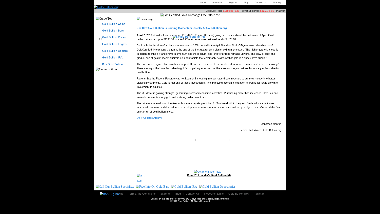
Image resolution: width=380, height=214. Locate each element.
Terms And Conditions (142, 193)
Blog (246, 2)
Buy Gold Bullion (112, 64)
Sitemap (277, 2)
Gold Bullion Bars (113, 30)
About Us (217, 2)
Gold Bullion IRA (112, 57)
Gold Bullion (183, 201)
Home (203, 2)
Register (233, 2)
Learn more (223, 199)
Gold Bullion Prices (114, 37)
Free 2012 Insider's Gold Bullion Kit (209, 175)
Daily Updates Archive (149, 117)
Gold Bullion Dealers (115, 50)
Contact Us (261, 2)
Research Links (214, 193)
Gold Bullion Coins (113, 23)
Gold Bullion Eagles (114, 44)
